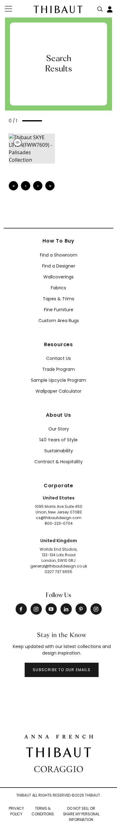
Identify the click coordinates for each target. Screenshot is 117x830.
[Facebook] (21, 609)
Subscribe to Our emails (61, 669)
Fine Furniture (58, 310)
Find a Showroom (58, 255)
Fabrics (58, 288)
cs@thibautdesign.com (58, 517)
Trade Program (58, 369)
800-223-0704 (59, 523)
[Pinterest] (81, 609)
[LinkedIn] (66, 609)
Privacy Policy (16, 811)
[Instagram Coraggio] (96, 609)
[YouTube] (51, 609)
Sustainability (58, 451)
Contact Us (58, 358)
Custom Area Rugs (58, 320)
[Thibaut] (58, 752)
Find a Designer (58, 266)
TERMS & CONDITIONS (43, 811)
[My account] (110, 8)
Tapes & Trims (58, 299)
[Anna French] (58, 736)
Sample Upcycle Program (58, 380)
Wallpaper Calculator (58, 391)
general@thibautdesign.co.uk (58, 566)
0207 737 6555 (58, 571)
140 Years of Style (58, 440)
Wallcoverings (58, 277)
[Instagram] (36, 609)
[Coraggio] (58, 768)
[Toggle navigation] (12, 8)
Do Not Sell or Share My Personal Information (81, 814)
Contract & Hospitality (58, 462)
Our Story (58, 429)
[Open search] (100, 7)
